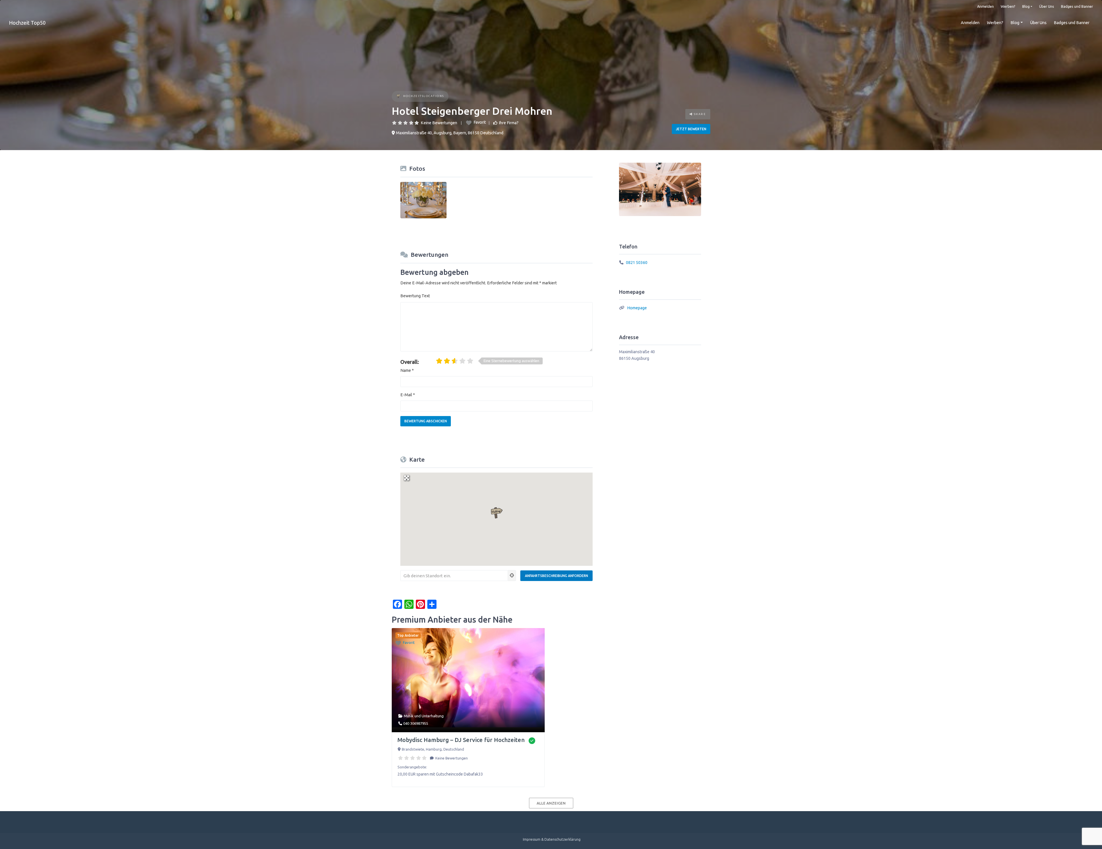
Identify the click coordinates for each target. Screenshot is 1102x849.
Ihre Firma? (509, 123)
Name (407, 370)
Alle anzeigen (551, 803)
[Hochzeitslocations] (398, 96)
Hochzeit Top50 (27, 23)
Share (699, 114)
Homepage (637, 308)
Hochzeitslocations (423, 96)
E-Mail (407, 395)
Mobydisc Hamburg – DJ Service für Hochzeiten (461, 740)
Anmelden (985, 6)
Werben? (1008, 6)
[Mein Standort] (512, 575)
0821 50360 (636, 262)
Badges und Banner (1077, 6)
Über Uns (1046, 6)
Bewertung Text (415, 296)
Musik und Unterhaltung (424, 716)
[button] (496, 512)
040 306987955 (415, 723)
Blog (1026, 6)
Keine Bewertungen (439, 123)
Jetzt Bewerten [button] (691, 129)
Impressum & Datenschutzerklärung (552, 839)
